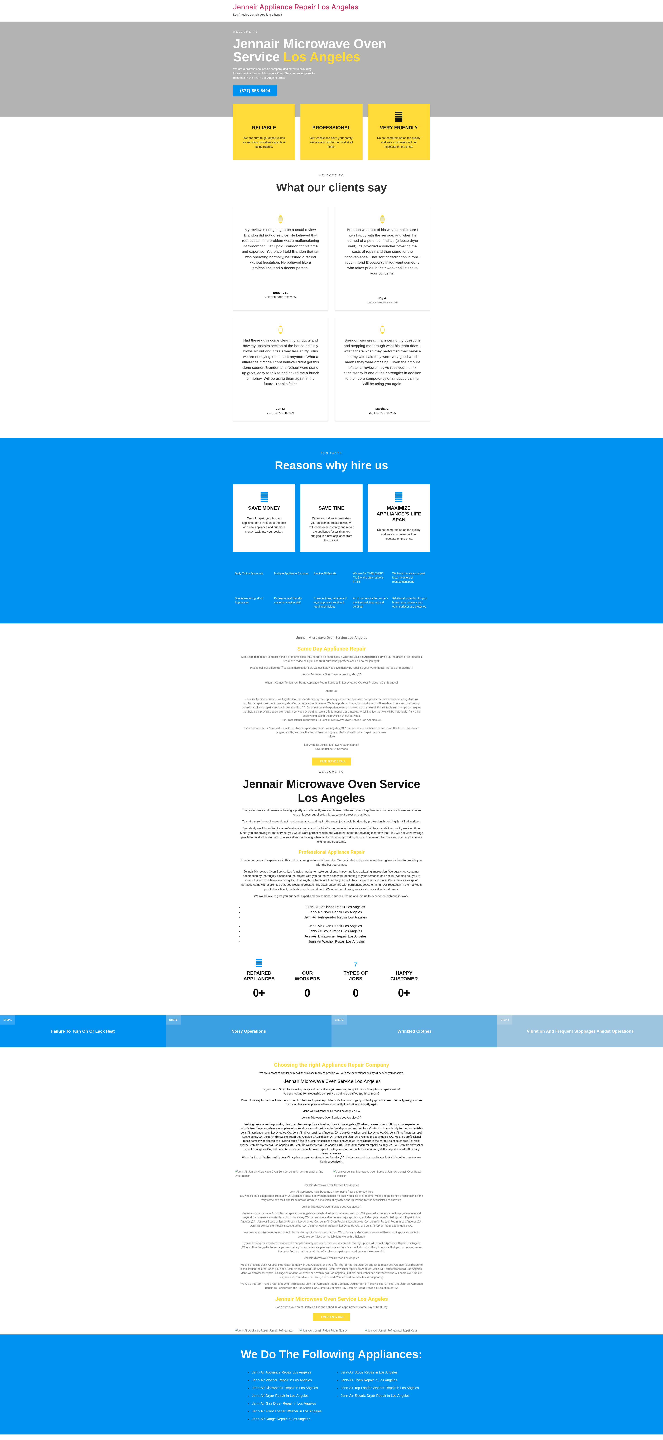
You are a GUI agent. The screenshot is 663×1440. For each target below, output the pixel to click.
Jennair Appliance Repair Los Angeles (295, 7)
